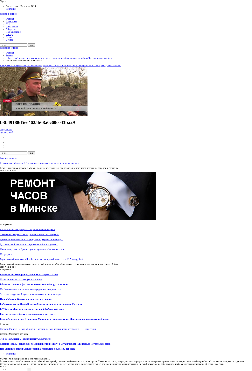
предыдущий (6, 132)
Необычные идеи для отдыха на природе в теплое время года (30, 289)
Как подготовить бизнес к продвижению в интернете (28, 314)
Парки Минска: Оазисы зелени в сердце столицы (26, 299)
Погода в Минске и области (32, 329)
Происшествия (13, 32)
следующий (6, 129)
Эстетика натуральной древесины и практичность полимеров (31, 294)
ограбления (73, 329)
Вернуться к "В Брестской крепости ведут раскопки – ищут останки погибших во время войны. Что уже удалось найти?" (60, 65)
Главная (10, 19)
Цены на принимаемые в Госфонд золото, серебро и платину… (31, 239)
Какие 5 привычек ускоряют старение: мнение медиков (27, 229)
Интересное (12, 26)
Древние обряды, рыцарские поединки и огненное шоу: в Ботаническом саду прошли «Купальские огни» (55, 344)
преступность (60, 329)
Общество (11, 29)
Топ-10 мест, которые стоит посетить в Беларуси (25, 339)
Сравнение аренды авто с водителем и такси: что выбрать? (29, 234)
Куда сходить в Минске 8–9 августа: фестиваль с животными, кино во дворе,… (39, 163)
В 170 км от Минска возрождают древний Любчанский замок (32, 309)
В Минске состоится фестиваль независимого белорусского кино (34, 284)
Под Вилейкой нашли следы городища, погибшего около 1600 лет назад (37, 349)
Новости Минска (8, 329)
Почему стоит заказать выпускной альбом (21, 279)
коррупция (90, 329)
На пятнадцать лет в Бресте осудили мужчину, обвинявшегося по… (33, 249)
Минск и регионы (9, 48)
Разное (9, 37)
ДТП (8, 24)
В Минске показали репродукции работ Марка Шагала (29, 274)
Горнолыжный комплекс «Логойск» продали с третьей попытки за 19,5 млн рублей (41, 259)
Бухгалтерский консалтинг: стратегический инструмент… (29, 244)
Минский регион (8, 14)
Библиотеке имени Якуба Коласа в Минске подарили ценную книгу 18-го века (41, 304)
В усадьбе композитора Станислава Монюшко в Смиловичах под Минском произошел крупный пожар (54, 319)
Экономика (11, 21)
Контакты (11, 9)
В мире (9, 39)
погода (49, 329)
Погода (9, 34)
